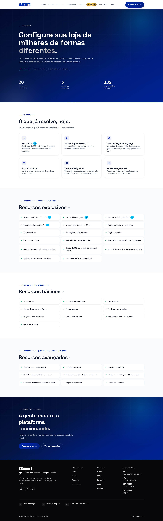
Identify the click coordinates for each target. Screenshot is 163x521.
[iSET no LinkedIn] (32, 489)
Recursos (60, 5)
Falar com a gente (29, 446)
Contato (100, 488)
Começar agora (134, 5)
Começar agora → (138, 516)
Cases (81, 5)
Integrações (71, 5)
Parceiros (103, 5)
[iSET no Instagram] (21, 489)
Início (43, 5)
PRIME (92, 4)
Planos (51, 5)
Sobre (112, 5)
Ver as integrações (52, 446)
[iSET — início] (24, 4)
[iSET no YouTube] (27, 489)
